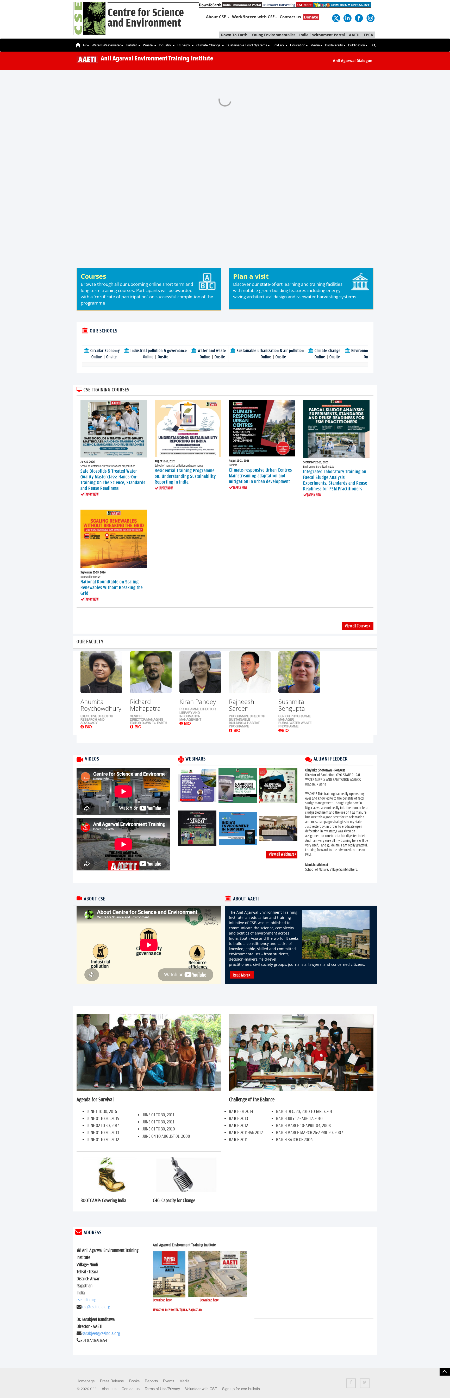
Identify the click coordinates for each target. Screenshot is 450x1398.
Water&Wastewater (106, 45)
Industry (165, 45)
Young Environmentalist (273, 34)
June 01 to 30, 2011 (158, 1115)
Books (134, 1381)
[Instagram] (370, 18)
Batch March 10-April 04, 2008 (303, 1125)
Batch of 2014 (241, 1111)
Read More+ (242, 975)
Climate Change (208, 45)
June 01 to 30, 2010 (158, 1129)
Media (315, 45)
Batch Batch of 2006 (294, 1139)
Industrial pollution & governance (158, 350)
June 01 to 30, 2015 (103, 1118)
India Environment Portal (322, 34)
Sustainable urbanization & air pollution (270, 350)
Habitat (132, 45)
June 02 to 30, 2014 (103, 1125)
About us (109, 1389)
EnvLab (278, 45)
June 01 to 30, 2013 (103, 1132)
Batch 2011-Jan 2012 (246, 1132)
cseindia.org (86, 1300)
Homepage (86, 1381)
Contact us (290, 16)
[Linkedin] (347, 18)
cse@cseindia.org (96, 1307)
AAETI (354, 34)
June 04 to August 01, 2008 (166, 1136)
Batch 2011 (238, 1139)
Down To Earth (234, 34)
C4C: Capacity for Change (174, 1200)
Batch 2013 (238, 1118)
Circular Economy (104, 350)
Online (97, 357)
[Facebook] (358, 18)
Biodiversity (334, 45)
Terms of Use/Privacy (162, 1389)
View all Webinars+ (282, 854)
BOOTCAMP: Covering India (103, 1200)
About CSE (216, 16)
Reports (151, 1381)
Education (297, 45)
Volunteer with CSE (201, 1389)
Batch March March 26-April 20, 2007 (309, 1132)
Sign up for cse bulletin (241, 1389)
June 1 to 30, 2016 (102, 1111)
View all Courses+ (357, 626)
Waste (148, 45)
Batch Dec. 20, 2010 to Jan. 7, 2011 (305, 1111)
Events (168, 1381)
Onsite (111, 357)
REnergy (184, 45)
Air (84, 45)
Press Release (112, 1381)
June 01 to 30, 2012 (103, 1139)
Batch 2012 (238, 1125)
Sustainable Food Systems (247, 45)
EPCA (368, 34)
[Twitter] (336, 18)
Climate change (327, 350)
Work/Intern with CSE (253, 16)
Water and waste (211, 350)
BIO (88, 727)
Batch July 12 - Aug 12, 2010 (299, 1118)
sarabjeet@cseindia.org (101, 1333)
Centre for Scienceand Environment (146, 18)
